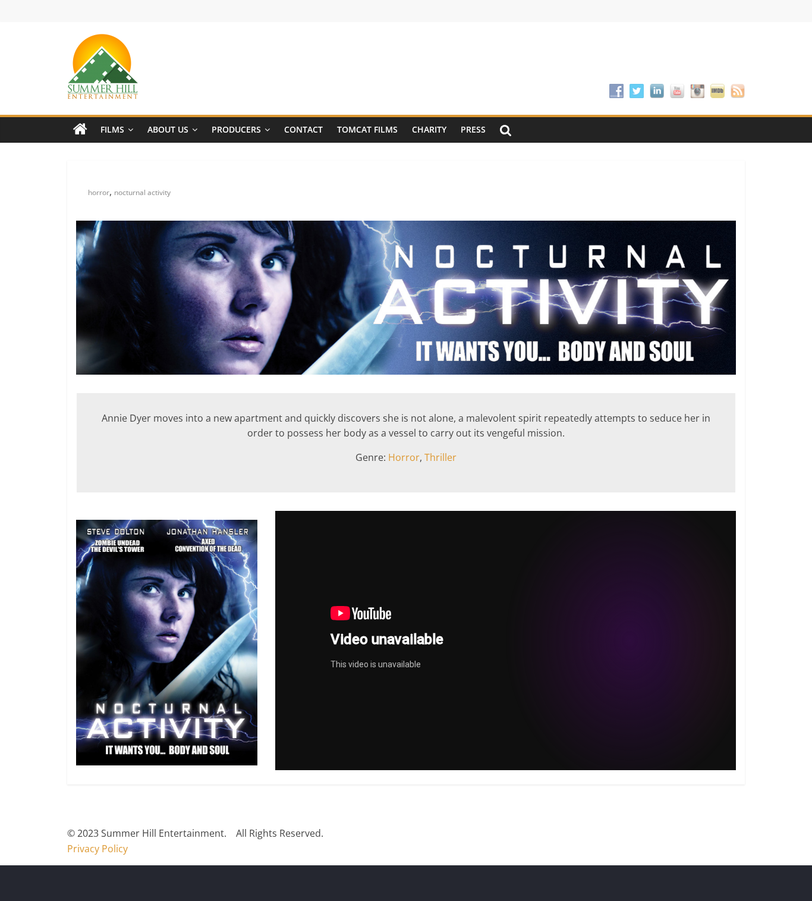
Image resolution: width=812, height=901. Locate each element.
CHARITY (429, 129)
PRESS (473, 129)
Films (112, 129)
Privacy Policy (97, 848)
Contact (303, 129)
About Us (167, 129)
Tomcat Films (367, 129)
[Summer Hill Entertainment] (80, 129)
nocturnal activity (142, 192)
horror (98, 192)
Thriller (440, 457)
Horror (404, 457)
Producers (236, 129)
